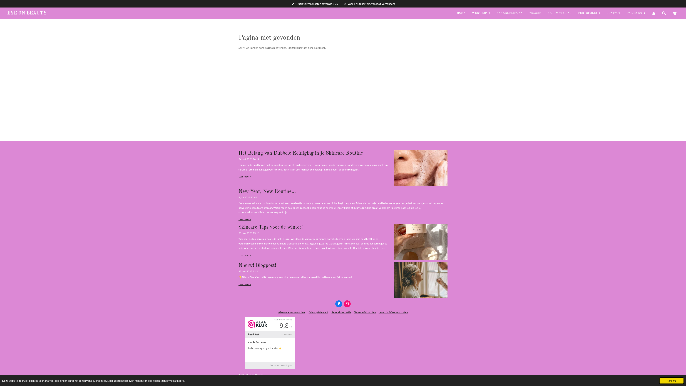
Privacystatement (318, 312)
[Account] (653, 13)
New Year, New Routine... (267, 191)
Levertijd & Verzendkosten (393, 312)
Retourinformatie (341, 312)
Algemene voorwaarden (291, 312)
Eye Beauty (27, 13)
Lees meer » (244, 176)
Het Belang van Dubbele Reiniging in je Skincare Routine (300, 153)
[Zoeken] (664, 13)
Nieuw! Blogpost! (257, 265)
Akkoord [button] (671, 380)
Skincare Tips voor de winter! (270, 227)
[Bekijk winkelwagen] (674, 13)
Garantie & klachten (365, 312)
